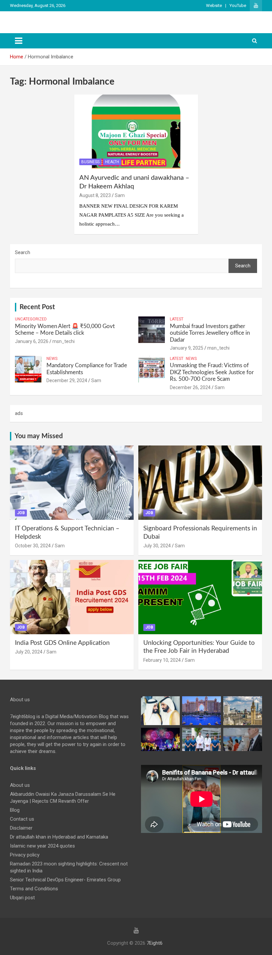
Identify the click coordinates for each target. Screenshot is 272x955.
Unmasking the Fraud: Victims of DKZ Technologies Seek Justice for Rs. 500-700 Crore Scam (212, 372)
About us (20, 785)
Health (112, 162)
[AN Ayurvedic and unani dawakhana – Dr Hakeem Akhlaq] (136, 131)
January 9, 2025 (186, 348)
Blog (15, 810)
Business (90, 162)
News (51, 358)
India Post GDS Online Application (62, 643)
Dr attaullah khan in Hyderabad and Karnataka (59, 837)
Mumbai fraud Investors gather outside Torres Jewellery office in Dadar (210, 333)
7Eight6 (155, 943)
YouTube (238, 5)
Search (22, 252)
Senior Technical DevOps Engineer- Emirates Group (65, 880)
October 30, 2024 (33, 545)
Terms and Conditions (34, 889)
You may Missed (39, 436)
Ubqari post (22, 898)
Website (214, 5)
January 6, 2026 (31, 341)
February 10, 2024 (162, 660)
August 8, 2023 (95, 195)
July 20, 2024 (28, 651)
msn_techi (63, 341)
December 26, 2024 (190, 387)
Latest (176, 319)
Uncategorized (31, 319)
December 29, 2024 (66, 380)
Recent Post (37, 307)
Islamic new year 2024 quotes (42, 846)
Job (21, 513)
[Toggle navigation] (18, 40)
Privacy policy (24, 855)
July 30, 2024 (157, 545)
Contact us (22, 819)
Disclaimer (21, 828)
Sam (120, 195)
